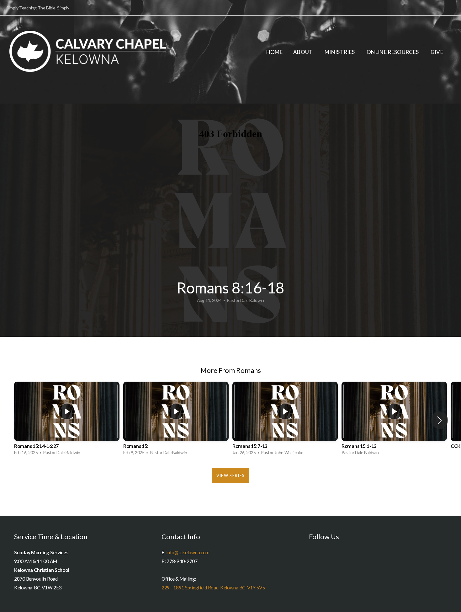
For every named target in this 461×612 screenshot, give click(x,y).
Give (437, 52)
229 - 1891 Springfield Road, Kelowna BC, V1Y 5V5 (213, 587)
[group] (66, 420)
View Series (230, 475)
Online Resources (393, 52)
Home (274, 52)
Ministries (340, 52)
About (303, 52)
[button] (439, 420)
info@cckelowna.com (187, 552)
